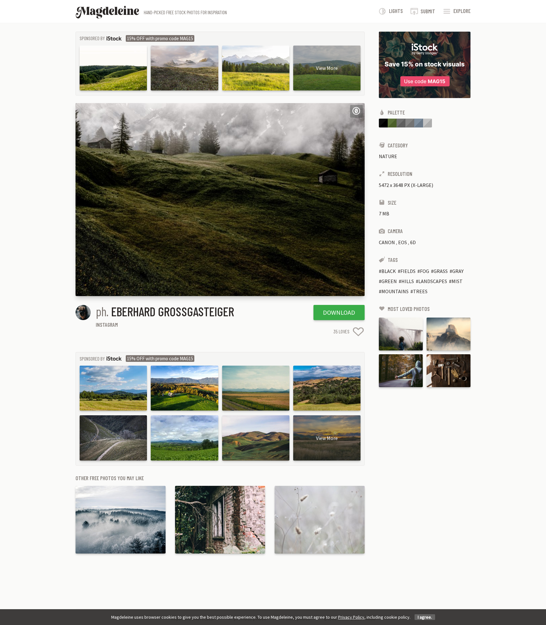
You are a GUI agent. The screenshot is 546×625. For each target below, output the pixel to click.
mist (457, 281)
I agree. (425, 617)
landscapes (432, 281)
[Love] (358, 331)
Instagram (107, 324)
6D (413, 242)
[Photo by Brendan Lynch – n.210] (448, 334)
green (389, 281)
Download (339, 312)
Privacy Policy (351, 617)
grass (441, 271)
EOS (402, 242)
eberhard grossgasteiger (172, 311)
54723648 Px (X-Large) (406, 185)
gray (458, 271)
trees (420, 291)
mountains (395, 291)
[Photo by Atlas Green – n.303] (401, 370)
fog (424, 271)
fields (408, 271)
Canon (387, 242)
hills (407, 281)
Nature (388, 156)
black (388, 271)
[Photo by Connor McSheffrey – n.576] (401, 334)
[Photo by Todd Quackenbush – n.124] (448, 370)
